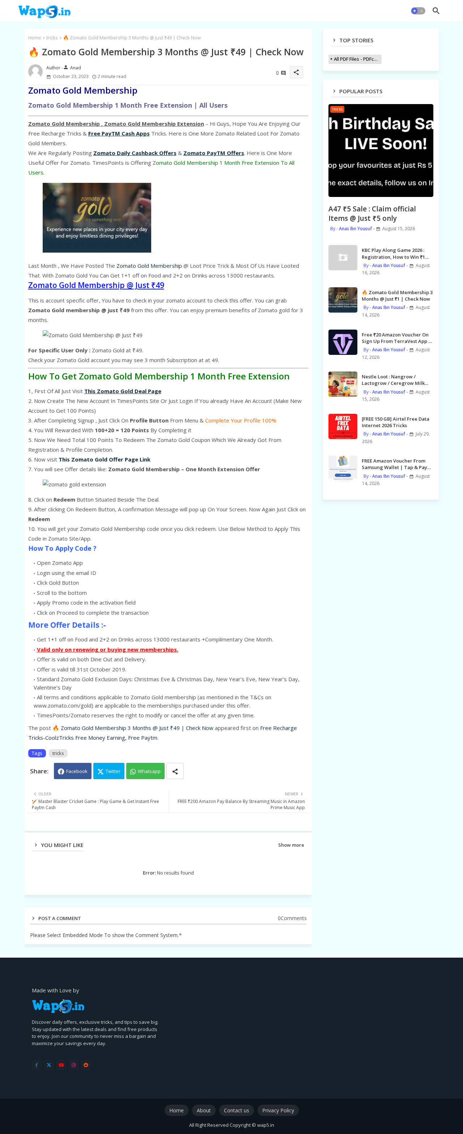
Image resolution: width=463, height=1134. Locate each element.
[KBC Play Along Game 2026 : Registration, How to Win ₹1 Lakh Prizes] (342, 257)
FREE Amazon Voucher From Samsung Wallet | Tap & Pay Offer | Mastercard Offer (394, 464)
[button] (418, 10)
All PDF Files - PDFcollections (358, 59)
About (204, 1110)
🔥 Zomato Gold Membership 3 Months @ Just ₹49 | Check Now (132, 727)
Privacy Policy (278, 1110)
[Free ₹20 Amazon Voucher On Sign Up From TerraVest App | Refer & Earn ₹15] (342, 342)
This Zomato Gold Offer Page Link (104, 459)
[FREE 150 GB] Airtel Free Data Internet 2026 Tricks (395, 422)
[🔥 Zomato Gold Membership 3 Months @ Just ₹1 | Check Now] (342, 300)
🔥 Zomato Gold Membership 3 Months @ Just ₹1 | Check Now (397, 295)
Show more (291, 845)
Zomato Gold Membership (149, 265)
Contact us (236, 1110)
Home (34, 37)
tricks (52, 37)
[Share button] (175, 771)
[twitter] (49, 1065)
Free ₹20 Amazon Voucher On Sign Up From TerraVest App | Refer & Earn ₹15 (396, 337)
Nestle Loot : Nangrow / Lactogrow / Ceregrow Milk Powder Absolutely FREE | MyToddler (393, 379)
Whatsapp (149, 771)
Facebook (77, 771)
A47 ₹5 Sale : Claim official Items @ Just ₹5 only (372, 213)
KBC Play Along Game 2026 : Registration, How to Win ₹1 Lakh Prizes (393, 253)
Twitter (113, 771)
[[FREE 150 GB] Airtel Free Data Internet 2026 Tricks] (342, 426)
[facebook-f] (37, 1065)
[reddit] (86, 1065)
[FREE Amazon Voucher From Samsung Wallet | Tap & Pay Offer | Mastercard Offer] (342, 468)
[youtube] (61, 1065)
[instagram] (73, 1065)
